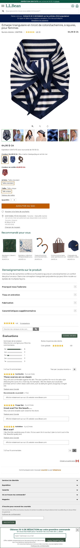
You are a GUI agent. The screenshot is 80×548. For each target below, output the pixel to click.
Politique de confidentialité (40, 546)
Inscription (55, 540)
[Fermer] (77, 530)
